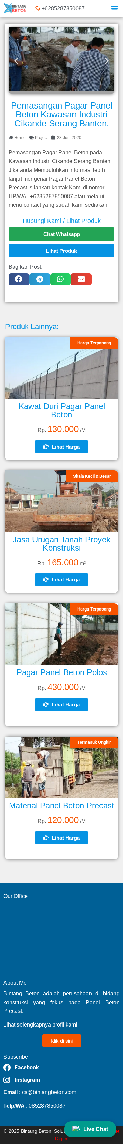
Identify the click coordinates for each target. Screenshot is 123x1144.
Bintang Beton (36, 1131)
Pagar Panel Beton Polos (61, 672)
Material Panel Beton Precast (61, 805)
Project (41, 137)
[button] (114, 8)
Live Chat (95, 1129)
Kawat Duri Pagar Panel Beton (61, 410)
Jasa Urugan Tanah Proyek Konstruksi (61, 543)
